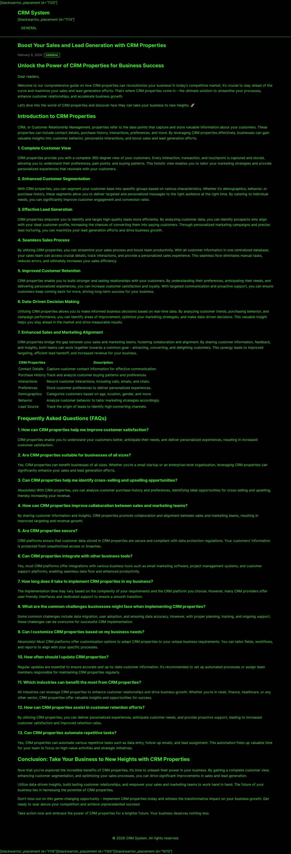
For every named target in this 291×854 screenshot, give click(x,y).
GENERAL (29, 28)
